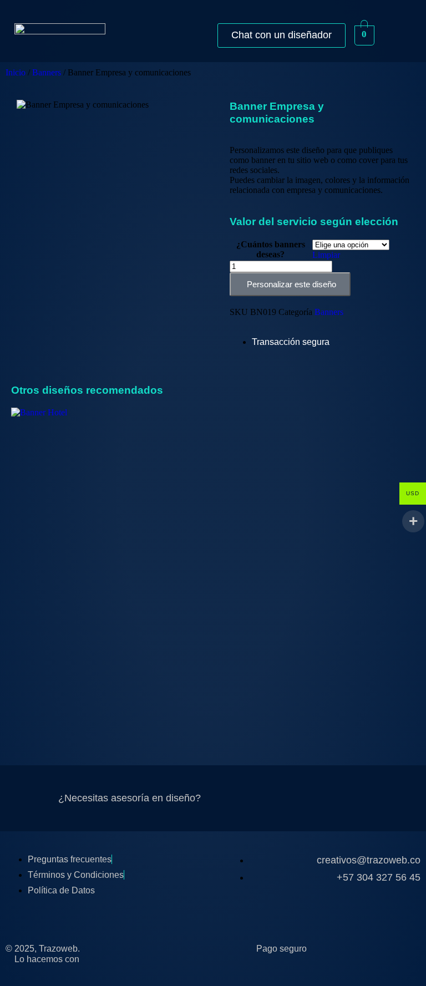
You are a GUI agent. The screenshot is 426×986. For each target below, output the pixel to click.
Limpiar (326, 255)
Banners (46, 72)
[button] (396, 35)
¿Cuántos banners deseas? (270, 249)
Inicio (16, 72)
